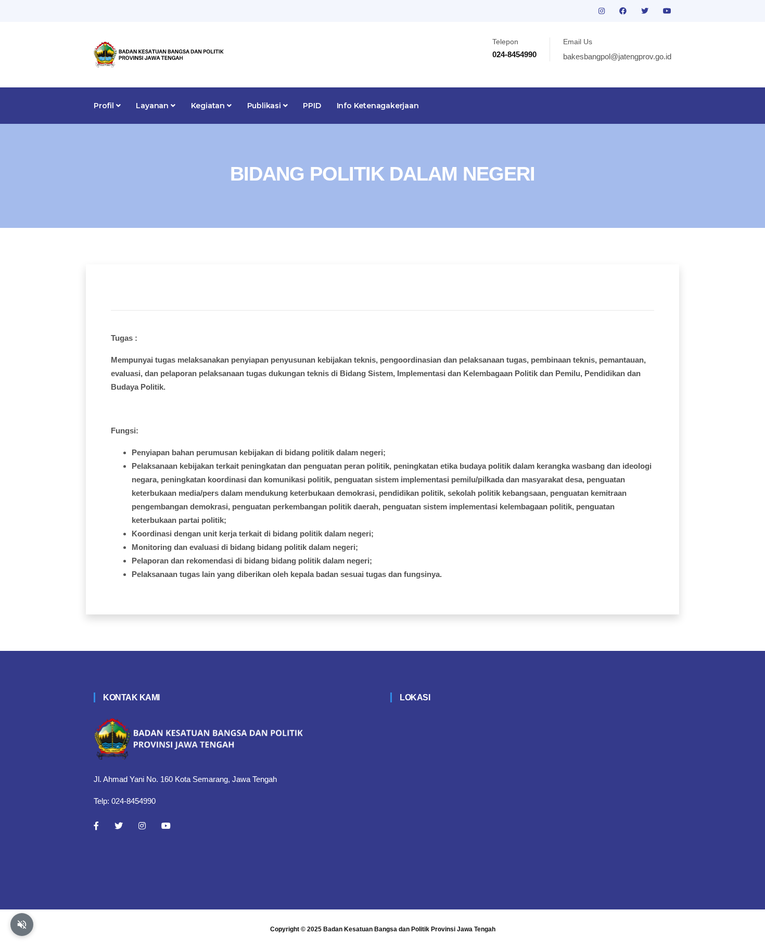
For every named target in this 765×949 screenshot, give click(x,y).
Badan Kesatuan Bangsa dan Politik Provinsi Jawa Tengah (409, 929)
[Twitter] (119, 825)
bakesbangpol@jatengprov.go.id (617, 56)
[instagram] (602, 11)
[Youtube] (166, 825)
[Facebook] (96, 825)
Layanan (153, 105)
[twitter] (646, 11)
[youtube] (667, 11)
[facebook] (624, 11)
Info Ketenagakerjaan (378, 105)
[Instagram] (142, 825)
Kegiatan (209, 105)
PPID (312, 105)
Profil (105, 105)
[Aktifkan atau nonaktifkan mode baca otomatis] (21, 924)
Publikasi (265, 105)
